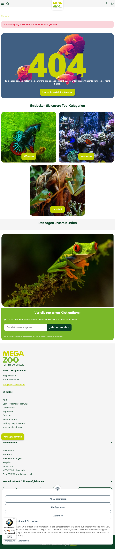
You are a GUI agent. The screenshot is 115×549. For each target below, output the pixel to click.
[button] (107, 3)
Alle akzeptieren (58, 499)
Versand (73, 545)
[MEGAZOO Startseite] (57, 4)
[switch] (9, 536)
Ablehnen (58, 515)
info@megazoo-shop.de (14, 384)
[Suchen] (7, 3)
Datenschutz (23, 540)
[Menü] (14, 519)
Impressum (10, 540)
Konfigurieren (58, 507)
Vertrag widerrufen (13, 436)
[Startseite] (5, 16)
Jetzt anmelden (59, 327)
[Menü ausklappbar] (2, 3)
